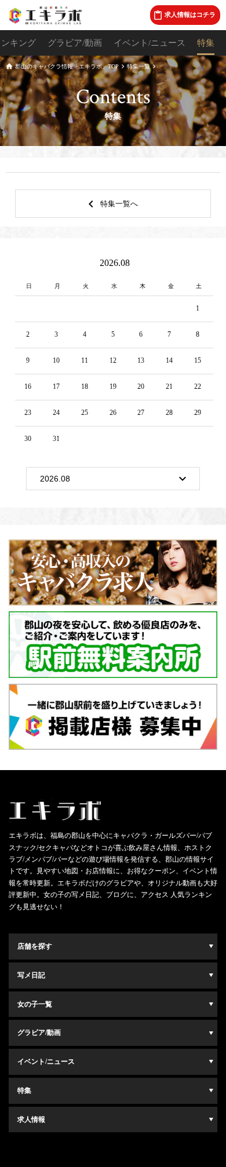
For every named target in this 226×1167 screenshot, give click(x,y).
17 (56, 386)
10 (56, 360)
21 (169, 386)
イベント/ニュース (149, 43)
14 (169, 360)
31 (56, 439)
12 (113, 360)
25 (84, 413)
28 (169, 413)
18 (84, 386)
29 (197, 413)
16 (27, 386)
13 (140, 360)
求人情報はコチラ (190, 14)
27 (140, 413)
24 (56, 413)
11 (84, 360)
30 (27, 439)
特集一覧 (138, 66)
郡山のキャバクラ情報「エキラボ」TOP (67, 66)
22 (197, 386)
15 (197, 360)
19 (113, 386)
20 (140, 386)
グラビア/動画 (75, 43)
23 (27, 413)
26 (113, 413)
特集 (205, 43)
